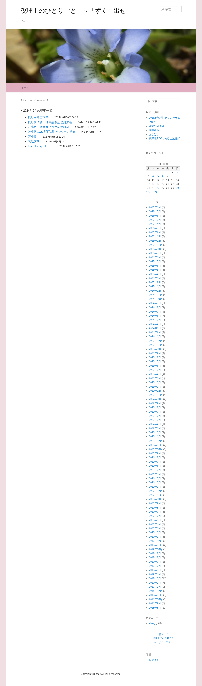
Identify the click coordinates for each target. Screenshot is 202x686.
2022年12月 (155, 390)
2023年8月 (155, 357)
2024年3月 (155, 328)
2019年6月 (155, 565)
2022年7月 (155, 411)
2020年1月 (155, 536)
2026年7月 (155, 211)
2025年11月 (155, 244)
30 (177, 188)
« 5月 (149, 191)
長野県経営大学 (38, 117)
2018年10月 (155, 599)
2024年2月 (155, 332)
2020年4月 (155, 524)
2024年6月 (155, 315)
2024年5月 (155, 319)
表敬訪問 (34, 141)
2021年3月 (155, 478)
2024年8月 (155, 307)
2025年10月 (155, 249)
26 (158, 188)
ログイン (154, 659)
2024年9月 (155, 303)
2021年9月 (155, 453)
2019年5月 (155, 570)
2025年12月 (155, 240)
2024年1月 (155, 336)
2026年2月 (155, 232)
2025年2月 (155, 282)
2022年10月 (155, 399)
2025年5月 (155, 269)
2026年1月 (155, 236)
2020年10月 (155, 499)
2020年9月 (155, 503)
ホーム (25, 87)
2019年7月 (155, 561)
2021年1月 (155, 486)
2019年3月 (155, 578)
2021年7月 (155, 461)
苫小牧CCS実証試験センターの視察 (52, 131)
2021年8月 (155, 457)
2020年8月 (155, 507)
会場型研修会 (156, 126)
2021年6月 (155, 465)
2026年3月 (155, 228)
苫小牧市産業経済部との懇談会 (48, 127)
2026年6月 (155, 215)
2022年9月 (155, 403)
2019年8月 (155, 557)
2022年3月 (155, 428)
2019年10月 (155, 549)
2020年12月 (155, 490)
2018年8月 (155, 607)
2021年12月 (155, 440)
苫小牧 (32, 136)
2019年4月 (155, 574)
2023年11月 (155, 344)
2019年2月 (155, 582)
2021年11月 (155, 445)
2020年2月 (155, 532)
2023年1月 (155, 386)
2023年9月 (155, 353)
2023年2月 (155, 382)
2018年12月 (155, 590)
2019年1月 (155, 586)
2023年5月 (155, 369)
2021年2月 (155, 482)
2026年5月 (155, 219)
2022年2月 (155, 432)
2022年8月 (155, 407)
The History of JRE (40, 146)
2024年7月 (155, 311)
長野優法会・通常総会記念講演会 (50, 122)
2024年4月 (155, 324)
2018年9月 (155, 603)
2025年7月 (155, 261)
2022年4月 (155, 424)
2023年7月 (155, 361)
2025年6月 (155, 265)
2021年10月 (155, 449)
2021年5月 (155, 469)
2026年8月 (155, 207)
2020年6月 (155, 515)
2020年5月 (155, 520)
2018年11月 (155, 595)
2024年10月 (155, 298)
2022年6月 (155, 415)
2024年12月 (155, 290)
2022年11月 (155, 394)
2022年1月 (155, 436)
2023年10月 (155, 349)
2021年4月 (155, 474)
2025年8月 (155, 257)
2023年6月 (155, 365)
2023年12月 (155, 340)
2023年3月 (155, 378)
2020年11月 (155, 495)
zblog (152, 623)
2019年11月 (155, 545)
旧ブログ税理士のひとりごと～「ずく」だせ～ (163, 638)
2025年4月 (155, 274)
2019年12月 (155, 541)
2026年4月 (155, 223)
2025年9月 (155, 253)
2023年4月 (155, 374)
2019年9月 (155, 553)
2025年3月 (155, 278)
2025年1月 (155, 286)
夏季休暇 (154, 130)
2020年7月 (155, 511)
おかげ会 (154, 134)
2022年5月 (155, 420)
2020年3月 (155, 528)
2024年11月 (155, 294)
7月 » (156, 191)
